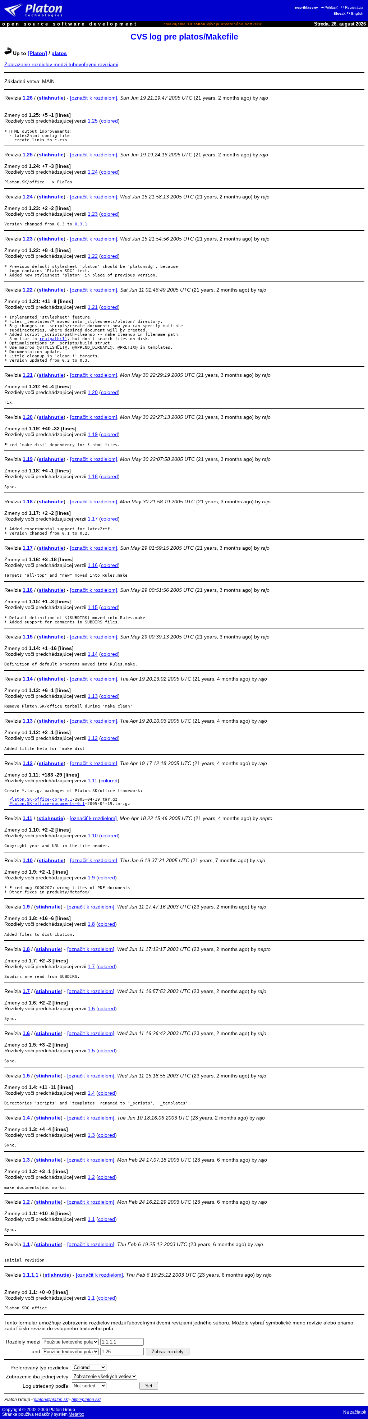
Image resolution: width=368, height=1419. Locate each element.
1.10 (93, 835)
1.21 (93, 307)
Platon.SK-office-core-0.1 (40, 799)
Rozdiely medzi (24, 1342)
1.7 (91, 966)
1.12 (93, 738)
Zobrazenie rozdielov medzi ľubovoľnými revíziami (61, 64)
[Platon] (37, 53)
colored (109, 121)
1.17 (93, 519)
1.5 (91, 1050)
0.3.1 (81, 224)
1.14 (93, 654)
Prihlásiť (331, 7)
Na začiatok (354, 1412)
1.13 (93, 696)
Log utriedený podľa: (46, 1386)
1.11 (92, 780)
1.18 (93, 476)
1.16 (93, 565)
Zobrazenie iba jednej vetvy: (38, 1376)
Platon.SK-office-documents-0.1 (47, 803)
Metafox (76, 1414)
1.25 (93, 121)
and (37, 1351)
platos (59, 53)
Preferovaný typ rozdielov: (40, 1367)
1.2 (91, 1177)
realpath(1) (53, 339)
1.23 (93, 214)
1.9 (91, 877)
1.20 (93, 392)
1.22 (93, 256)
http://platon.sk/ (86, 1399)
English (357, 13)
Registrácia (354, 7)
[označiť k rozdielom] (93, 98)
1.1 (91, 1219)
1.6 (91, 1008)
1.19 (93, 434)
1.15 (93, 607)
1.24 (93, 172)
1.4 (91, 1093)
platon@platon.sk (51, 1399)
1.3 (91, 1135)
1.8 (91, 924)
